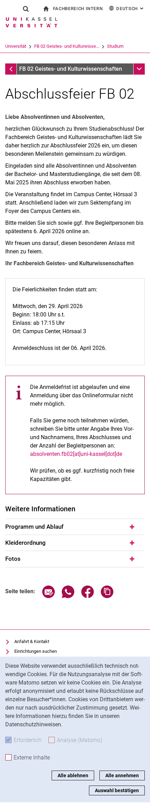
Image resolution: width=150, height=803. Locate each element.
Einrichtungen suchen (35, 651)
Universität (15, 46)
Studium (115, 46)
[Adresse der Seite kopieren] (107, 596)
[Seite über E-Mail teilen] (48, 596)
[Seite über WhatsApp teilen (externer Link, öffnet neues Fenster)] (68, 596)
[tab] (75, 527)
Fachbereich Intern (78, 8)
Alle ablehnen (73, 775)
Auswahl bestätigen (117, 790)
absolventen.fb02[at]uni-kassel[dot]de (76, 454)
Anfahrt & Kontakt (31, 641)
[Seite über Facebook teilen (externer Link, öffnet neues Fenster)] (87, 596)
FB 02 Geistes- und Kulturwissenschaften (70, 69)
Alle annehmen (122, 775)
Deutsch (130, 8)
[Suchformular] (25, 8)
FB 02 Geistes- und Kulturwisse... (66, 46)
